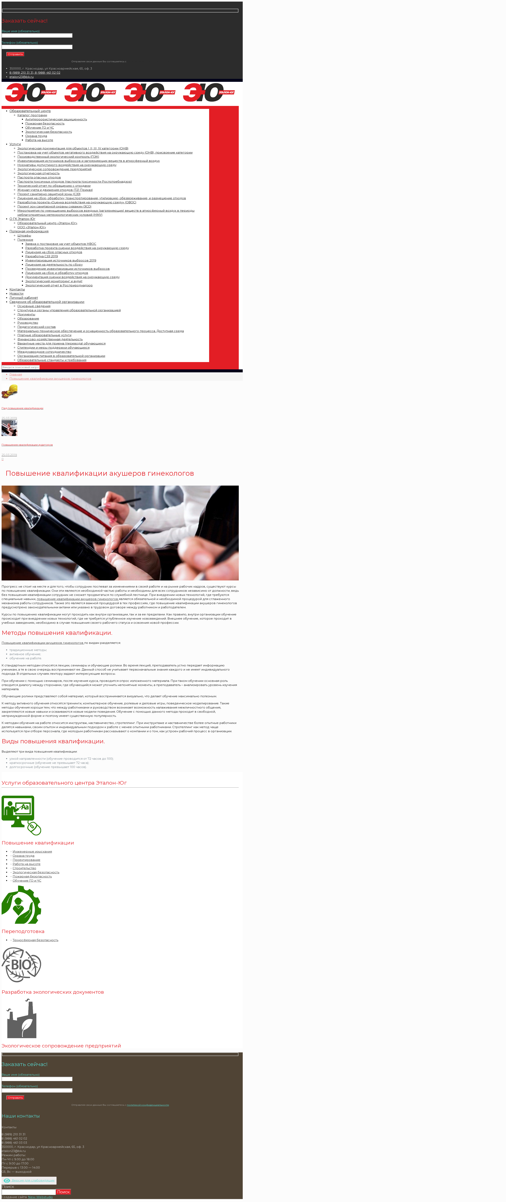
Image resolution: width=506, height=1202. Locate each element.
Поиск (8, 1186)
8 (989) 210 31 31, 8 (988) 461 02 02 (34, 73)
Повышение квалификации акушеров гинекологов (50, 378)
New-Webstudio (40, 1197)
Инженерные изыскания (32, 851)
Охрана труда (23, 856)
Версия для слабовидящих (32, 1180)
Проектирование (26, 860)
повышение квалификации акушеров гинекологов (78, 599)
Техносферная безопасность (35, 940)
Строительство (24, 868)
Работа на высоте (27, 864)
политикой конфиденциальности (148, 61)
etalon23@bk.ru (21, 77)
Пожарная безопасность (32, 876)
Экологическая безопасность (36, 872)
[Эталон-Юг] (120, 102)
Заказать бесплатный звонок (24, 4)
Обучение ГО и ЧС (27, 880)
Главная (15, 374)
